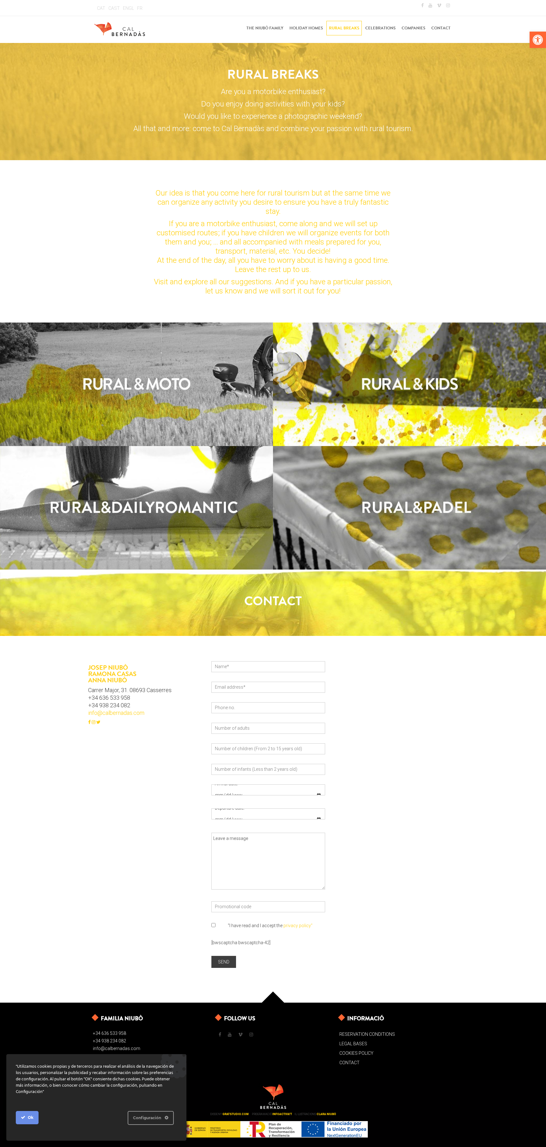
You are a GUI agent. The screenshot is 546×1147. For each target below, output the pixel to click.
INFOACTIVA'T (282, 1114)
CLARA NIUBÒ (326, 1114)
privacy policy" (297, 925)
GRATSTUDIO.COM (235, 1114)
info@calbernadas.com (116, 712)
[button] (538, 40)
